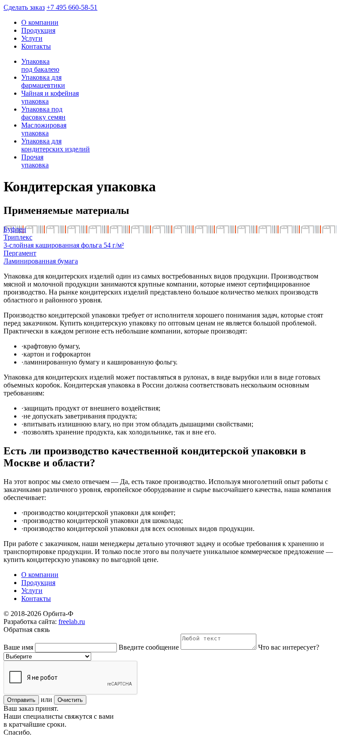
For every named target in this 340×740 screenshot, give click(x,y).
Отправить (21, 700)
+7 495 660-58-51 (71, 7)
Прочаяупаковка (35, 161)
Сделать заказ (24, 7)
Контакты (36, 46)
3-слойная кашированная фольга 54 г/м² (64, 245)
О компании (39, 22)
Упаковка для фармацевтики (43, 81)
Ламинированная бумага (41, 261)
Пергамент (20, 253)
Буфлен (15, 229)
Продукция (38, 30)
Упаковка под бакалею (40, 65)
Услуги (31, 38)
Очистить (70, 700)
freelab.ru (71, 621)
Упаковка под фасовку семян (43, 113)
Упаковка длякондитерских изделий (55, 145)
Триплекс (18, 237)
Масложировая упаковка (43, 129)
